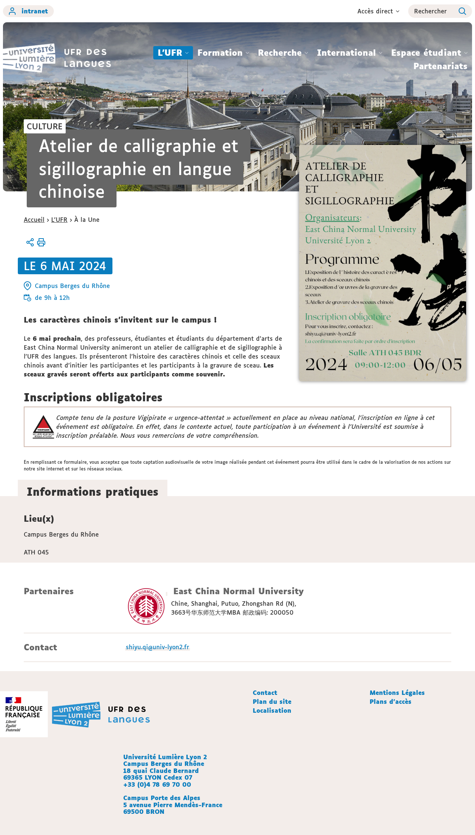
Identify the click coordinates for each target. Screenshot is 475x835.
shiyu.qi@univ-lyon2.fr (157, 647)
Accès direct (375, 11)
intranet (35, 11)
